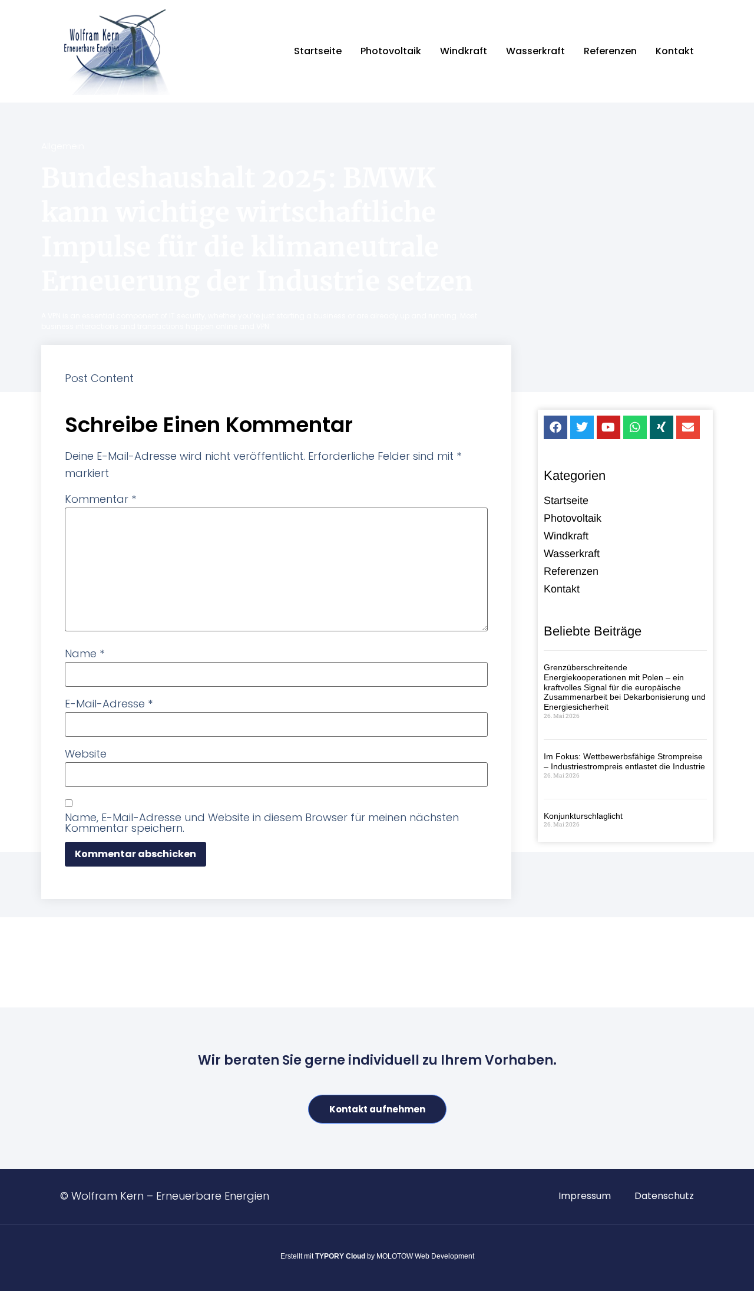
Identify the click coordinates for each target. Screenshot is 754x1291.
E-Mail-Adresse (109, 704)
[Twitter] (582, 427)
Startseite (318, 51)
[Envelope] (688, 427)
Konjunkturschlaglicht (583, 816)
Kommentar (100, 499)
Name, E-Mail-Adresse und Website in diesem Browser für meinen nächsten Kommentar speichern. (262, 823)
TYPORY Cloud (340, 1256)
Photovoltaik (391, 51)
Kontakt (675, 51)
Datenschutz (664, 1196)
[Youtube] (608, 427)
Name (84, 653)
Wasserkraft (535, 51)
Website (86, 754)
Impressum (584, 1196)
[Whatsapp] (635, 427)
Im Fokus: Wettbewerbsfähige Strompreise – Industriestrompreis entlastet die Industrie (624, 761)
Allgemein (62, 146)
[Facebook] (555, 427)
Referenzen (610, 51)
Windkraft (463, 51)
